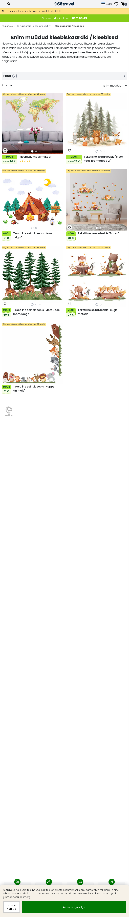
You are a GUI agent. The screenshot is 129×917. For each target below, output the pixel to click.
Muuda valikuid (11, 907)
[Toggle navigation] (4, 4)
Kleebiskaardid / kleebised (69, 26)
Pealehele (7, 26)
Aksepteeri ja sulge (73, 907)
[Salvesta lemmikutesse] (5, 150)
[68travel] (9, 411)
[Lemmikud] (117, 4)
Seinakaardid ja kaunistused (32, 26)
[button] (32, 151)
